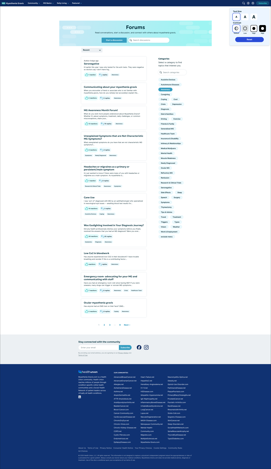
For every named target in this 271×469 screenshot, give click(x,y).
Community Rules (175, 448)
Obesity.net (172, 381)
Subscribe (125, 347)
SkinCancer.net (174, 420)
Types (176, 222)
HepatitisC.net (146, 381)
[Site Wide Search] (243, 3)
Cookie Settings (160, 448)
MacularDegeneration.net (151, 417)
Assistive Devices (90, 214)
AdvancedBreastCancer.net (125, 377)
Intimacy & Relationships (171, 143)
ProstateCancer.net (175, 399)
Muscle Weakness (168, 158)
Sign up (258, 453)
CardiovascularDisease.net (124, 417)
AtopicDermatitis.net (122, 395)
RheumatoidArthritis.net (177, 410)
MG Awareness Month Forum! (101, 110)
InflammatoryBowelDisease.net (153, 402)
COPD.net (118, 431)
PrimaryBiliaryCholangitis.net (179, 395)
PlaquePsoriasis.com (176, 391)
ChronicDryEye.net (121, 420)
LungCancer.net (147, 410)
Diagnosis (98, 242)
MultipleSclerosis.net (149, 438)
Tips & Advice (166, 212)
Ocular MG (165, 168)
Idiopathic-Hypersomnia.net (152, 395)
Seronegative (91, 63)
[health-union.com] (87, 372)
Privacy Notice (250, 458)
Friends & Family (167, 124)
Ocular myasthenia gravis (98, 302)
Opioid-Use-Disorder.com (178, 384)
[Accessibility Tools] (248, 3)
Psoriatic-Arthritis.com (177, 402)
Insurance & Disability (169, 138)
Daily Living (62, 3)
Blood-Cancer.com (121, 410)
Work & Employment (169, 232)
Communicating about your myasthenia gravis (110, 87)
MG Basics (47, 3)
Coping (102, 214)
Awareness (115, 75)
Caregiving (165, 94)
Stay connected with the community (99, 341)
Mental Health (166, 153)
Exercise (177, 119)
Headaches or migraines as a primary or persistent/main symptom (106, 168)
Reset (249, 39)
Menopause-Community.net (152, 424)
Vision (163, 227)
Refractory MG (167, 173)
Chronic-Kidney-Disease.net (125, 428)
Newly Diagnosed (100, 155)
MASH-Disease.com (149, 420)
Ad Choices (83, 451)
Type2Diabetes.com (176, 438)
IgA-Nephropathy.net (149, 399)
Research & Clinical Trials (93, 186)
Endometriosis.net (121, 438)
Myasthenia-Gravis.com (150, 442)
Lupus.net (144, 413)
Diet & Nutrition (167, 114)
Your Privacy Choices (143, 448)
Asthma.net (118, 391)
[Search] (130, 40)
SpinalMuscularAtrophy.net (178, 431)
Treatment (177, 217)
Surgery (177, 197)
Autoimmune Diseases (170, 85)
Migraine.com (146, 435)
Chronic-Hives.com (121, 424)
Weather (176, 227)
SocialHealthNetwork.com (178, 428)
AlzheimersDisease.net (123, 388)
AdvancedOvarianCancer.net (125, 381)
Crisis (126, 290)
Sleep (179, 192)
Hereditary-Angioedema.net (152, 384)
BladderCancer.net (121, 406)
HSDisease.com (147, 391)
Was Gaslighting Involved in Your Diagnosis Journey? (114, 225)
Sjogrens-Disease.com (177, 417)
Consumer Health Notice (123, 448)
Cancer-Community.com (123, 413)
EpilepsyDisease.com (122, 442)
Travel (163, 217)
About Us (82, 448)
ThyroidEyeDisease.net (177, 435)
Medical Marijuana (168, 148)
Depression (177, 104)
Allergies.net (119, 384)
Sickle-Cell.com (174, 413)
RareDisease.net (174, 406)
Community (33, 3)
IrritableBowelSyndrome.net (152, 406)
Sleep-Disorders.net (176, 424)
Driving (164, 119)
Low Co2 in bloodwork (96, 253)
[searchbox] (151, 40)
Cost (176, 99)
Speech (164, 197)
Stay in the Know (214, 442)
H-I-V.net (144, 388)
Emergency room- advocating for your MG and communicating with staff (110, 278)
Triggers (164, 222)
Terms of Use (82, 355)
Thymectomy (166, 207)
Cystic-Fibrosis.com (122, 435)
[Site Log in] (253, 3)
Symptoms (88, 155)
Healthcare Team (136, 290)
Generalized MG (167, 129)
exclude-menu (167, 237)
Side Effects (166, 192)
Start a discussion (114, 40)
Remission (165, 178)
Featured (76, 3)
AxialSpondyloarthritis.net (124, 402)
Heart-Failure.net (147, 377)
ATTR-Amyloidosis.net (122, 399)
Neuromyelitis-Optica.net (178, 377)
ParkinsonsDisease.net (177, 388)
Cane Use (89, 197)
